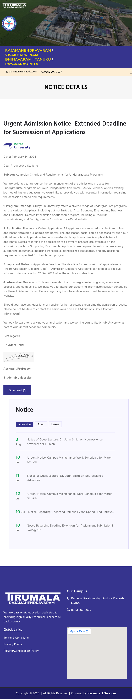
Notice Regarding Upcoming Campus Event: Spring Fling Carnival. (71, 512)
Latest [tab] (55, 424)
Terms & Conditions (16, 637)
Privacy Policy (12, 644)
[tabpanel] (69, 485)
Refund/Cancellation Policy (21, 650)
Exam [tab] (41, 424)
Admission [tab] (24, 424)
